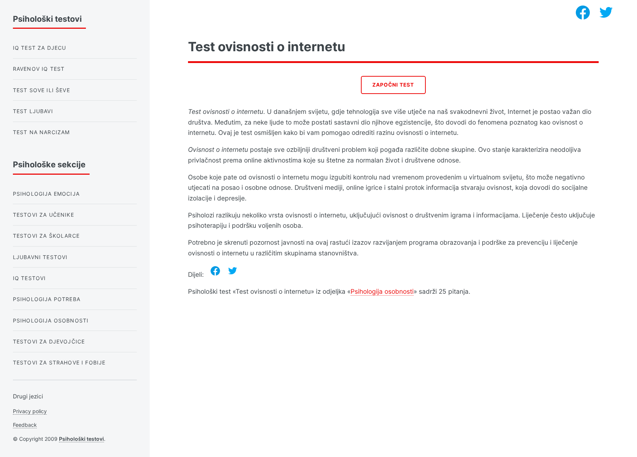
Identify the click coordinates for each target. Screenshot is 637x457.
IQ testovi (29, 278)
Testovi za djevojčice (49, 341)
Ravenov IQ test (39, 69)
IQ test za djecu (39, 48)
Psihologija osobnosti (382, 291)
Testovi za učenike (43, 215)
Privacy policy (30, 411)
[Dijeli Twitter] (233, 271)
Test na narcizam (41, 132)
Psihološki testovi (81, 439)
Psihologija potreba (46, 299)
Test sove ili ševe (41, 90)
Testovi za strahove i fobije (59, 362)
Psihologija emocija (46, 194)
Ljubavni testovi (40, 257)
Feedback (25, 425)
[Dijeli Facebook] (215, 271)
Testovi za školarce (46, 236)
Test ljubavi (33, 111)
